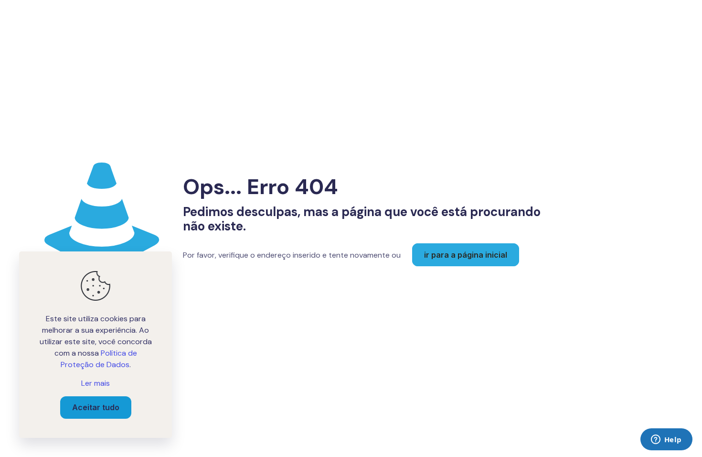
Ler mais (95, 383)
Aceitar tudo (95, 407)
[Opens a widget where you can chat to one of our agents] (666, 440)
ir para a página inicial (465, 255)
